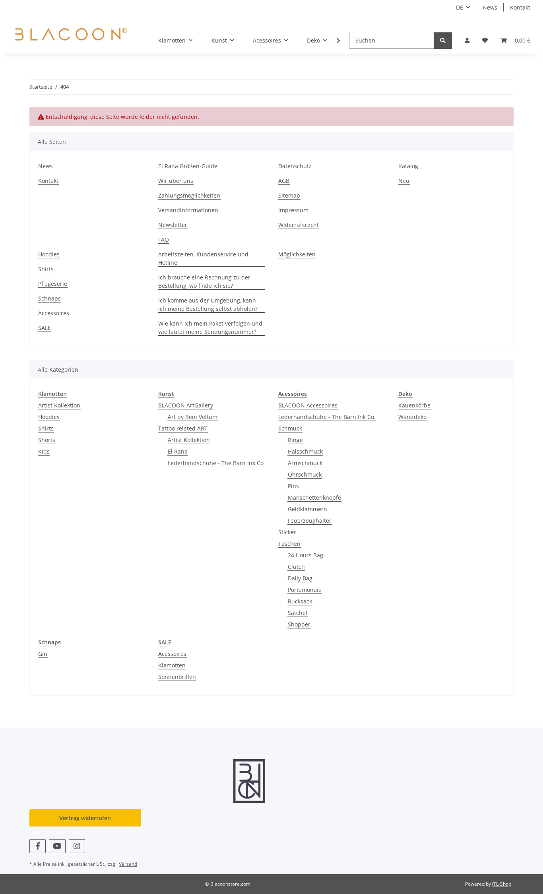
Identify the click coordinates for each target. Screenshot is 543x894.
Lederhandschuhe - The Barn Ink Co (216, 463)
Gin (42, 653)
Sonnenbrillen (177, 677)
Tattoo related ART (183, 428)
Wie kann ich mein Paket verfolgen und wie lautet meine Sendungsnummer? (210, 327)
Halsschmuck (305, 451)
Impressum (293, 210)
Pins (293, 486)
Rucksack (300, 601)
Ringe (295, 440)
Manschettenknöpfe (314, 497)
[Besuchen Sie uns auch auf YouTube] (57, 846)
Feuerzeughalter (310, 520)
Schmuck (290, 428)
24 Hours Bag (305, 555)
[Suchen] (443, 40)
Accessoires (53, 313)
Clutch (296, 566)
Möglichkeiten (297, 254)
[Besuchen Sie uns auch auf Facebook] (37, 846)
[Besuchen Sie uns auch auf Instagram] (77, 846)
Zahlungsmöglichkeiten (189, 195)
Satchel (297, 613)
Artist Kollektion (59, 405)
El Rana (178, 451)
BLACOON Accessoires (307, 405)
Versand (128, 864)
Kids (44, 451)
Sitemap (289, 195)
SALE (44, 328)
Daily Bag (300, 578)
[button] (467, 40)
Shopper (299, 624)
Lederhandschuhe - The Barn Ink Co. (327, 417)
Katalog (408, 166)
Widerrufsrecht (298, 225)
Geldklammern (307, 509)
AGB (283, 180)
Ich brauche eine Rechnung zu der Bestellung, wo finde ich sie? (204, 281)
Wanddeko (412, 417)
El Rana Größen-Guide (187, 166)
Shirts (46, 269)
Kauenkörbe (414, 405)
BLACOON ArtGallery (185, 405)
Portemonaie (305, 589)
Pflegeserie (52, 283)
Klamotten (172, 665)
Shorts (46, 440)
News (490, 7)
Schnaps (49, 298)
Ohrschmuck (305, 474)
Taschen (289, 543)
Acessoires (172, 653)
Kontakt (520, 7)
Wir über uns (175, 180)
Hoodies (49, 254)
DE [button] (459, 7)
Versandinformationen (188, 210)
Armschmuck (305, 463)
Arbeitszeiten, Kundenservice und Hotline (203, 258)
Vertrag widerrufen (85, 818)
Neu (403, 180)
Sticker (287, 532)
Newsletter (172, 225)
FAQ (163, 239)
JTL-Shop (501, 883)
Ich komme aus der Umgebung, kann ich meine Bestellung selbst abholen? (208, 304)
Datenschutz (295, 166)
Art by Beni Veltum (192, 417)
